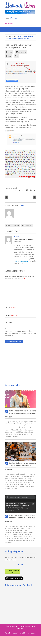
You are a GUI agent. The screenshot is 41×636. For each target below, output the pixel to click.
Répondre (17, 242)
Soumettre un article (19, 633)
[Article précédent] (6, 197)
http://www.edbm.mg (21, 261)
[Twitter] (19, 190)
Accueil (8, 37)
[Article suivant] (34, 197)
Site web (9, 322)
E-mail (11, 315)
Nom (11, 308)
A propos (31, 633)
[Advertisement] (22, 365)
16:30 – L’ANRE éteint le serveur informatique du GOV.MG (18, 46)
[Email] (34, 190)
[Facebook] (16, 190)
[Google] (23, 190)
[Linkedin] (27, 190)
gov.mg (16, 225)
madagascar (26, 225)
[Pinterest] (31, 190)
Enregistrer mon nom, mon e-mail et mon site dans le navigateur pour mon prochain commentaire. (20, 333)
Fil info (14, 37)
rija (9, 56)
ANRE (8, 225)
